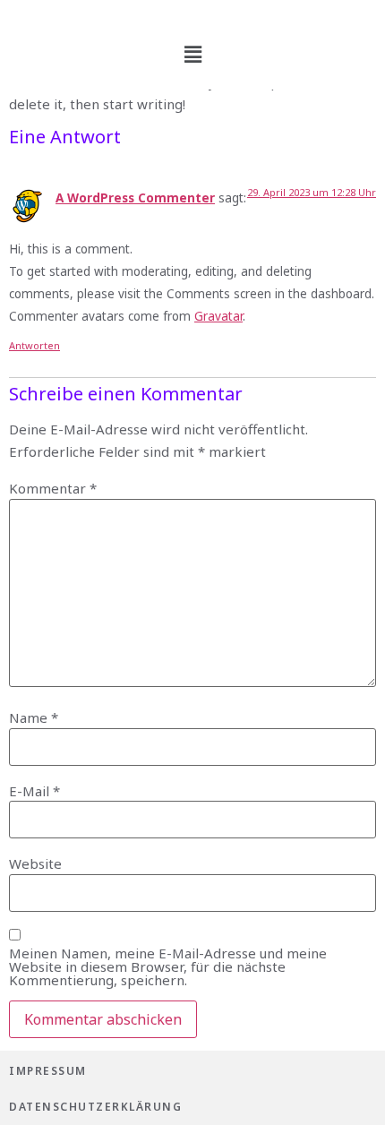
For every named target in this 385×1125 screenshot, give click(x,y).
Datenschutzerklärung (95, 1106)
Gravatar (218, 316)
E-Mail (34, 791)
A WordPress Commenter (135, 198)
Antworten (34, 345)
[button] (192, 54)
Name (33, 718)
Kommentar (53, 488)
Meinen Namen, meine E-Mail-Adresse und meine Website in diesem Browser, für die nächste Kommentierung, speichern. (168, 967)
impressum (48, 1070)
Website (35, 864)
